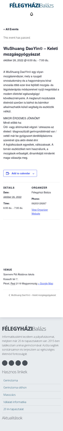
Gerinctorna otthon (15, 387)
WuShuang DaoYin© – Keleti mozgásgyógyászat (33, 295)
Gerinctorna (10, 380)
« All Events (10, 29)
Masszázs (9, 395)
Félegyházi (24, 328)
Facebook (4, 363)
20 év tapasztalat (13, 409)
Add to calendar (21, 173)
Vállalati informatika (14, 402)
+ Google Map (45, 283)
